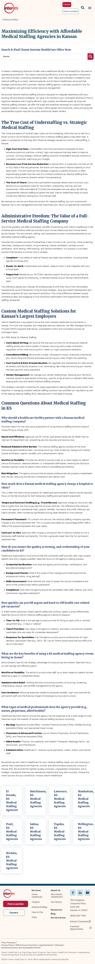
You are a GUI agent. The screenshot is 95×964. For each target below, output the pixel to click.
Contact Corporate (79, 921)
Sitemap (59, 945)
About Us (55, 890)
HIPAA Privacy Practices (26, 945)
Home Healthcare (37, 895)
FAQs (34, 917)
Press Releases (8, 942)
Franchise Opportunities (76, 927)
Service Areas (58, 917)
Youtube (87, 895)
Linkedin (80, 895)
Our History (56, 902)
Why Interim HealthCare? (57, 895)
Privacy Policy (7, 945)
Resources (56, 910)
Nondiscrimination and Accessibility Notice (21, 947)
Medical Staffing (10, 19)
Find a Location (16, 904)
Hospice (36, 902)
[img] (11, 8)
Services (36, 890)
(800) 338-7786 (78, 915)
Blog (53, 913)
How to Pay (37, 912)
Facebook (73, 895)
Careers (14, 912)
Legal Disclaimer (46, 945)
